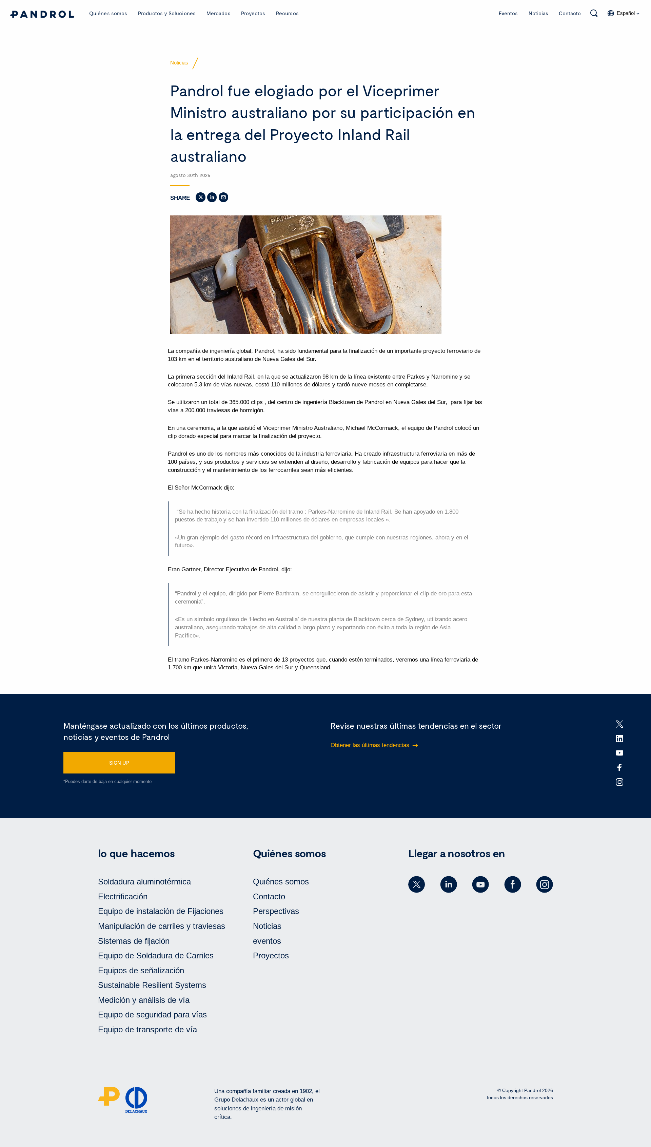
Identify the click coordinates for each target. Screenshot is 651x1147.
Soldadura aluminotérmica (144, 881)
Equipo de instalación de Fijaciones (160, 911)
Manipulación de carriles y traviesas (161, 926)
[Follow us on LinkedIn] (448, 884)
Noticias (538, 13)
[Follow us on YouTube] (480, 884)
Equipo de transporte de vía (147, 1029)
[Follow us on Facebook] (512, 884)
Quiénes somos (108, 13)
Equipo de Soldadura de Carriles (156, 955)
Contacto (570, 13)
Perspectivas (276, 911)
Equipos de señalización (141, 970)
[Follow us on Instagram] (544, 884)
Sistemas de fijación (134, 940)
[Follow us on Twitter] (416, 884)
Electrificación (122, 896)
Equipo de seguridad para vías (152, 1014)
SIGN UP (119, 763)
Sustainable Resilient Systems (152, 985)
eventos (267, 940)
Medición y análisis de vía (144, 1000)
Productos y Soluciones (167, 13)
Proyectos (253, 13)
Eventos (508, 13)
